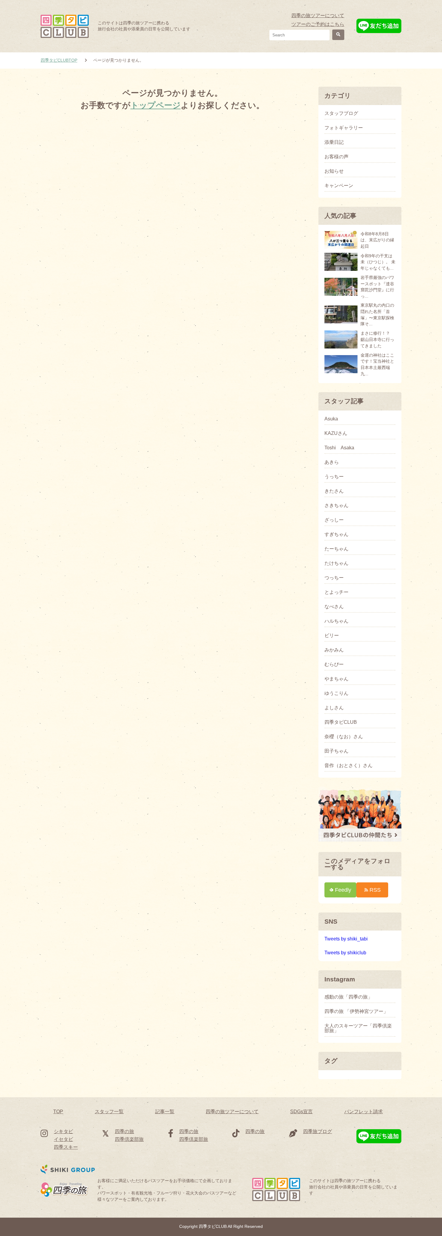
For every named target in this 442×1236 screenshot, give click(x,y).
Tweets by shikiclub (345, 952)
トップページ (155, 105)
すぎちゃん (336, 534)
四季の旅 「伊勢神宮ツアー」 (356, 1011)
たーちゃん (336, 549)
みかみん (334, 650)
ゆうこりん (336, 693)
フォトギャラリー (343, 127)
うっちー (334, 476)
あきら (331, 462)
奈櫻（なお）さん (343, 736)
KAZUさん (335, 433)
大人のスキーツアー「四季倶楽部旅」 (358, 1028)
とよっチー (336, 592)
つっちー (334, 577)
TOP (58, 1111)
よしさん (334, 707)
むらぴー (334, 664)
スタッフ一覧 (109, 1111)
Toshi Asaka (339, 447)
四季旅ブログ (317, 1131)
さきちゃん (336, 505)
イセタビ (63, 1139)
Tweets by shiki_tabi (346, 938)
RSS (375, 890)
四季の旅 (124, 1131)
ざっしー (334, 520)
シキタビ (63, 1131)
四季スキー (66, 1147)
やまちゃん (336, 679)
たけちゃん (336, 563)
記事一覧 (164, 1111)
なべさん (334, 606)
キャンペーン (338, 185)
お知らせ (334, 171)
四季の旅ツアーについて (317, 15)
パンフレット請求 (363, 1111)
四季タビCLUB (340, 722)
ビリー (331, 635)
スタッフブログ (341, 113)
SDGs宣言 (301, 1111)
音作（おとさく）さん (348, 765)
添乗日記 (334, 142)
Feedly (343, 890)
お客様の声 (336, 156)
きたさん (334, 491)
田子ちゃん (336, 751)
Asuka (331, 419)
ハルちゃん (336, 621)
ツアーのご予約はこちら (317, 24)
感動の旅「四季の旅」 (348, 997)
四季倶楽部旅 (129, 1139)
